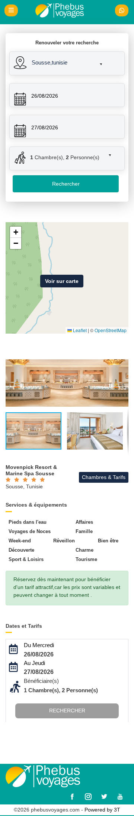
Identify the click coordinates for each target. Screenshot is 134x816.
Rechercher (66, 184)
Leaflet (79, 330)
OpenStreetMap (111, 330)
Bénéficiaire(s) (41, 681)
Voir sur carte (62, 281)
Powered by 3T (102, 810)
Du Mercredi (39, 645)
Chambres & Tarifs (103, 477)
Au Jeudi (34, 663)
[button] (61, 61)
